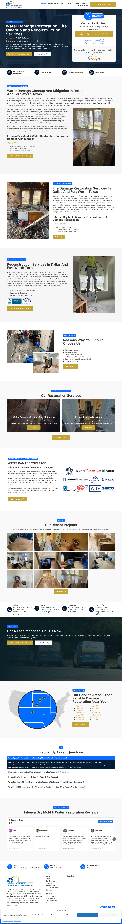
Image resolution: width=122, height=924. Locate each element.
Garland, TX (96, 713)
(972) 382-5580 (56, 868)
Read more (24, 844)
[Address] (10, 866)
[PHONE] (46, 866)
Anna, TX (95, 719)
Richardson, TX (81, 717)
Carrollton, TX (96, 708)
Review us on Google (105, 821)
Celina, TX (95, 710)
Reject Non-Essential (109, 915)
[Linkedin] (109, 907)
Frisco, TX (79, 708)
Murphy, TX (80, 719)
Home (43, 3)
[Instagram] (105, 907)
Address (17, 866)
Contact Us (82, 5)
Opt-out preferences (7, 921)
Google (17, 848)
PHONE (53, 866)
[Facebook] (102, 907)
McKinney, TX (81, 710)
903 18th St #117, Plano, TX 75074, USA (27, 868)
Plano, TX (79, 706)
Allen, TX (95, 706)
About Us (65, 3)
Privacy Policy (17, 921)
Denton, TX (96, 717)
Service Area (79, 3)
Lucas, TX (79, 715)
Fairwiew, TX (96, 715)
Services (52, 3)
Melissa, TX (80, 713)
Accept (87, 915)
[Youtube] (113, 907)
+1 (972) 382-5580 (13, 143)
